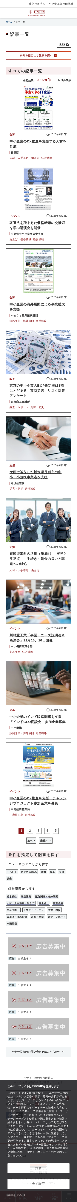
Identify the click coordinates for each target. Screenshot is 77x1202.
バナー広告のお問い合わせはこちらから (37, 1051)
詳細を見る (14, 1195)
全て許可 (38, 1183)
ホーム (9, 22)
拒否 (38, 1168)
